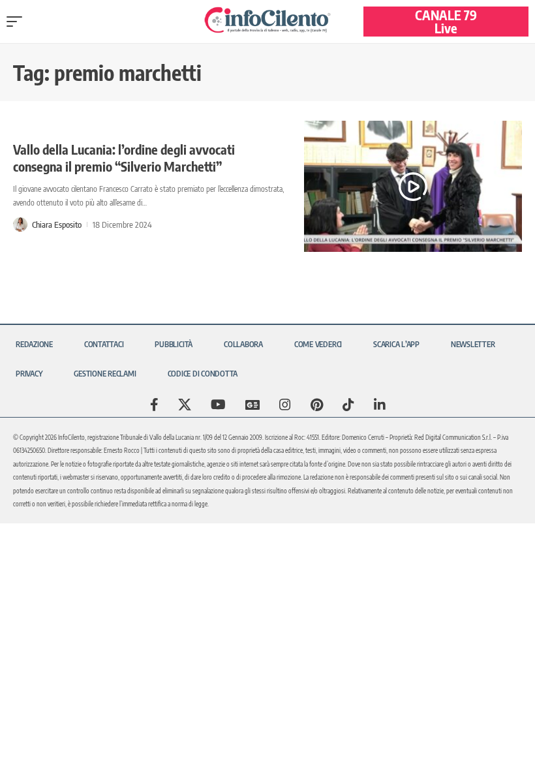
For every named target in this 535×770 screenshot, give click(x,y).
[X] (184, 404)
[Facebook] (154, 404)
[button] (18, 21)
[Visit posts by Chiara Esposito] (20, 224)
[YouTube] (218, 404)
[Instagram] (285, 404)
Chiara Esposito (57, 224)
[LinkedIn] (380, 404)
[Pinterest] (316, 404)
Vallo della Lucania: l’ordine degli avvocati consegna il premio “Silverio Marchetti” (124, 157)
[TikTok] (348, 404)
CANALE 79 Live (446, 21)
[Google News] (252, 404)
